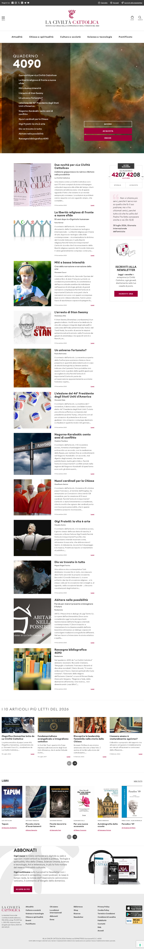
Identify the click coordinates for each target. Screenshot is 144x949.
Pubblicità (102, 920)
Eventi (28, 920)
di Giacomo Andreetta (9, 828)
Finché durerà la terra (58, 825)
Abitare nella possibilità (31, 133)
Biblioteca (78, 907)
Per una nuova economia (81, 825)
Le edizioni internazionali (56, 911)
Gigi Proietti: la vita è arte (32, 124)
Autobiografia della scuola (108, 825)
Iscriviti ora (126, 294)
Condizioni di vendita (107, 917)
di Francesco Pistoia (104, 830)
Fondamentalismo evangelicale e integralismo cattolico (53, 739)
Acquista (108, 131)
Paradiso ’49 (128, 824)
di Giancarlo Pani (55, 830)
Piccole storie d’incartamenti (33, 825)
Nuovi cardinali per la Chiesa (33, 119)
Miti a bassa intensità (30, 88)
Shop (76, 910)
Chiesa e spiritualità (41, 36)
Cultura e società (70, 36)
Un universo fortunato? (31, 98)
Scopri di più (23, 889)
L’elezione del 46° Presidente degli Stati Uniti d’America (74, 395)
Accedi (108, 124)
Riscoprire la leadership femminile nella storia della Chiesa (89, 739)
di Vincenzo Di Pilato (128, 828)
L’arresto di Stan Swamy (31, 93)
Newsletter (78, 917)
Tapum (5, 824)
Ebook (108, 138)
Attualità (17, 36)
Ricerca (77, 913)
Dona (52, 919)
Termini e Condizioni (106, 913)
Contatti (101, 924)
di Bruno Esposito (31, 830)
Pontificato (125, 36)
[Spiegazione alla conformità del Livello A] (134, 921)
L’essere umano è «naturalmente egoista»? (124, 737)
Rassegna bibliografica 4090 (33, 138)
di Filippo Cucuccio (80, 830)
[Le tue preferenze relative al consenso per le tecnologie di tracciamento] (140, 945)
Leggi (92, 205)
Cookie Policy (103, 910)
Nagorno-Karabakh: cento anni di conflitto (72, 436)
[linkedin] (22, 3)
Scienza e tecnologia (99, 36)
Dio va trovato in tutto (30, 128)
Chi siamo (54, 907)
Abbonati (54, 916)
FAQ (99, 927)
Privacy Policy (103, 907)
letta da (18, 737)
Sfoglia (117, 185)
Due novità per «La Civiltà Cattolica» (38, 75)
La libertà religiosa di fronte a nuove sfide (74, 214)
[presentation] (109, 176)
